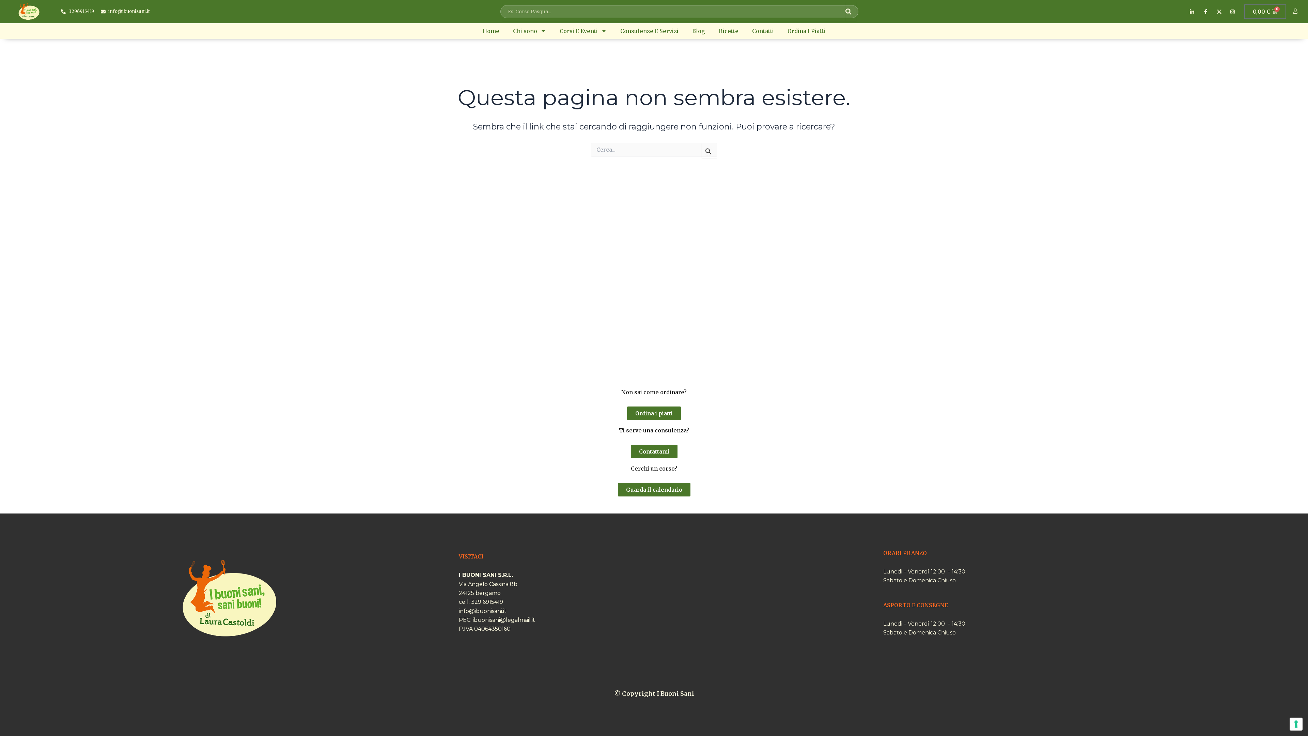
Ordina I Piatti (806, 31)
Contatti (763, 31)
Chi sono (525, 31)
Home (491, 31)
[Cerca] (850, 11)
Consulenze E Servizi (649, 31)
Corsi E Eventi (579, 31)
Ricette (728, 31)
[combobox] (674, 11)
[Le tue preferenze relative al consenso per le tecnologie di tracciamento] (1296, 724)
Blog (698, 31)
